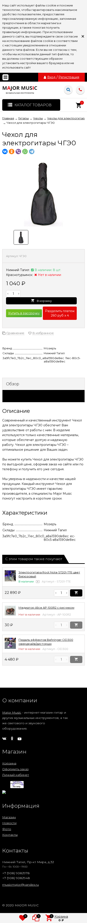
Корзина (9, 763)
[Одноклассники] (11, 151)
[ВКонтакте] (5, 151)
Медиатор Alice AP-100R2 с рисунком (46, 607)
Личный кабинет (15, 775)
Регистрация (68, 77)
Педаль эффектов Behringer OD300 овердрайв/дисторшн (46, 642)
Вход (51, 77)
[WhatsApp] (25, 151)
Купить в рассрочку (24, 313)
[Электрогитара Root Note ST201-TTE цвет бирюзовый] (10, 580)
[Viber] (18, 151)
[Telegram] (31, 151)
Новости (9, 823)
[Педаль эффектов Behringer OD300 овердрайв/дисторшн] (10, 648)
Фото (6, 829)
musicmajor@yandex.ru (20, 885)
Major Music (11, 712)
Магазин (9, 817)
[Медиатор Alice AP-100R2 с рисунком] (10, 614)
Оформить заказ (15, 769)
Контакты (10, 835)
